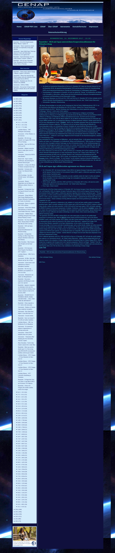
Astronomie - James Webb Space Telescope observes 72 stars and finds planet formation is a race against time (24, 53)
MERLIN (69, 130)
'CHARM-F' (91, 208)
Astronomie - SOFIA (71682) (21, 85)
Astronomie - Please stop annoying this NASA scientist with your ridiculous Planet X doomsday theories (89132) (24, 77)
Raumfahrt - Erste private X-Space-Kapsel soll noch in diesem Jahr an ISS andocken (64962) (24, 88)
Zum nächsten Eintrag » (95, 257)
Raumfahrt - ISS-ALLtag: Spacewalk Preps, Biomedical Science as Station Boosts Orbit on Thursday (23, 62)
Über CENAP (53, 27)
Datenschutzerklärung (57, 32)
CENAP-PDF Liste (30, 27)
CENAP (42, 27)
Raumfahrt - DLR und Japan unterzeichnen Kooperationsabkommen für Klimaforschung (62, 252)
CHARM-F (63, 122)
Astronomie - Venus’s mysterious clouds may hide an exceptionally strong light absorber (24, 47)
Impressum (93, 27)
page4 (60, 551)
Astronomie (65, 27)
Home (19, 27)
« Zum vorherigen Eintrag (45, 257)
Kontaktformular (79, 27)
